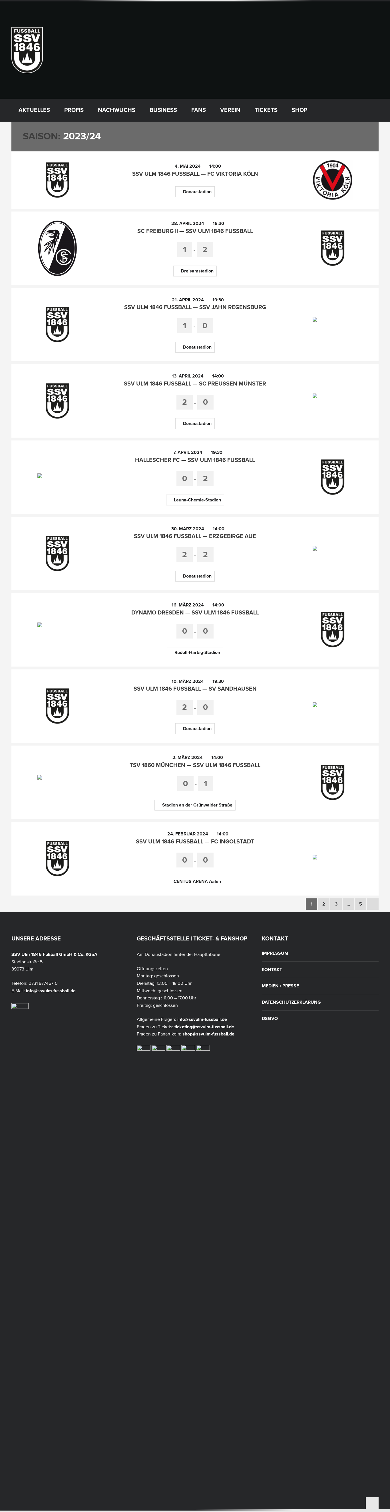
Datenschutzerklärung (291, 1002)
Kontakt (272, 969)
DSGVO (270, 1018)
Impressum (275, 953)
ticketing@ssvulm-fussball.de (204, 1027)
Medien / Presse (280, 986)
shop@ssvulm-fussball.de (208, 1034)
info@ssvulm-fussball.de (51, 991)
